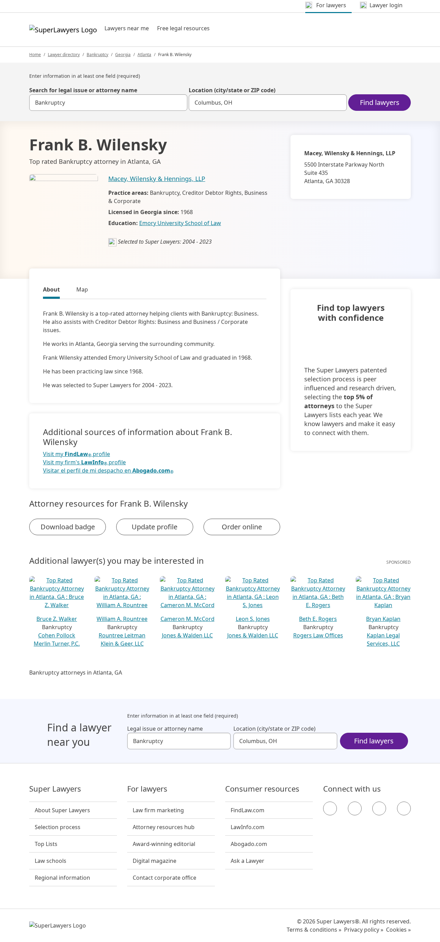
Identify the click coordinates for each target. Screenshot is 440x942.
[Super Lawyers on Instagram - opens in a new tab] (355, 808)
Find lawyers (379, 102)
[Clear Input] (179, 102)
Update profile (154, 526)
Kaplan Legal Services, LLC (383, 639)
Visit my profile (76, 454)
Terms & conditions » (314, 929)
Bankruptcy (97, 54)
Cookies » (398, 929)
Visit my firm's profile (84, 462)
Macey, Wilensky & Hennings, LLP (156, 178)
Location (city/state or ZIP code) (232, 90)
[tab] (51, 290)
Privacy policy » (363, 929)
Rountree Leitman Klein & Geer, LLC (122, 639)
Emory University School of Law (180, 223)
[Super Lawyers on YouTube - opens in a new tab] (379, 808)
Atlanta (144, 54)
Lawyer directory (64, 54)
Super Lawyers (55, 789)
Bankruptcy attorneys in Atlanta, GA (75, 672)
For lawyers (147, 789)
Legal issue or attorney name (165, 728)
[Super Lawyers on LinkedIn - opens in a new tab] (404, 808)
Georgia (123, 54)
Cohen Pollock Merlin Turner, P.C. (57, 639)
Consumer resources (262, 789)
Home (35, 54)
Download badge (68, 526)
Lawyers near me (126, 28)
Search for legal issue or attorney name (83, 90)
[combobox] (108, 102)
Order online (242, 526)
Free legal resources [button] (183, 28)
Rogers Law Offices (318, 635)
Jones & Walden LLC (187, 635)
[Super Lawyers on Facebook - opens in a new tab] (330, 808)
